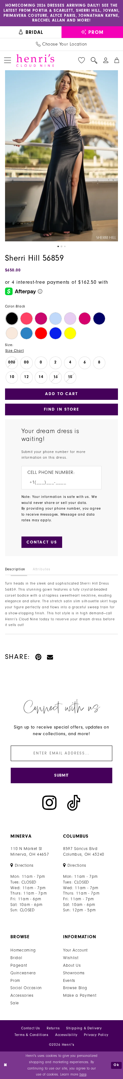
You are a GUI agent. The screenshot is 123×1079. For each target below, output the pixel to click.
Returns (53, 1028)
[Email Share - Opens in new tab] (50, 657)
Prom (15, 980)
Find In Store (61, 409)
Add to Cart (61, 393)
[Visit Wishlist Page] (81, 60)
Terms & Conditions (32, 1035)
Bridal (16, 957)
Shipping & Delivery (84, 1028)
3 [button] (65, 246)
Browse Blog (75, 987)
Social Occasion (26, 987)
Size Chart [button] (14, 351)
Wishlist (70, 957)
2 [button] (61, 246)
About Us (72, 965)
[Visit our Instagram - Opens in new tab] (49, 802)
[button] (7, 60)
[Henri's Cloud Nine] (35, 60)
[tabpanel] (62, 156)
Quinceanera (23, 972)
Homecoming (23, 950)
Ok (116, 1065)
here (82, 1074)
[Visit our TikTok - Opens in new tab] (74, 802)
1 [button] (58, 246)
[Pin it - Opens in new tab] (38, 657)
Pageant (18, 965)
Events (69, 980)
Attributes (41, 569)
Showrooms (74, 972)
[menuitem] (31, 32)
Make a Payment (79, 995)
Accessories (21, 995)
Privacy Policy (96, 1035)
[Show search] (94, 60)
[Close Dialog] (5, 1065)
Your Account (75, 950)
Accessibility (66, 1035)
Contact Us (30, 1028)
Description (15, 569)
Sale (14, 1003)
